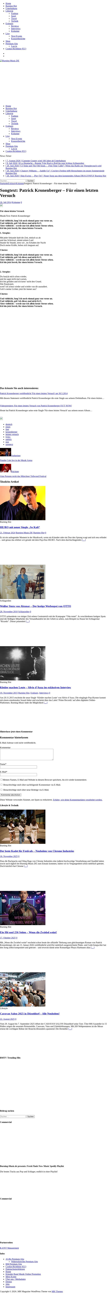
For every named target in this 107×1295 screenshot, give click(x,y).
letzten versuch (12, 434)
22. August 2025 (7, 1019)
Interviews (15, 28)
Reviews (15, 26)
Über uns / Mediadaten (16, 1279)
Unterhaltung (11, 8)
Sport (13, 16)
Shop (8, 41)
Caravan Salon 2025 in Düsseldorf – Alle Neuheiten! (29, 1013)
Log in (14, 46)
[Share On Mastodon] (1, 206)
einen (8, 427)
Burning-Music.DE (24, 532)
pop (7, 442)
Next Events (16, 36)
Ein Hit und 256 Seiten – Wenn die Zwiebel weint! (28, 932)
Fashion (14, 13)
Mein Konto (11, 1276)
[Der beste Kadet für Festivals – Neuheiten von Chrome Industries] (22, 843)
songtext (9, 444)
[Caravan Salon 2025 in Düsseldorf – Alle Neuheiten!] (22, 1006)
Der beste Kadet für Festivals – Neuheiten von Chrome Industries (37, 851)
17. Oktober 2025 (8, 938)
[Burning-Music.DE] (9, 61)
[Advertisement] (53, 83)
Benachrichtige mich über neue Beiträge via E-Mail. (26, 790)
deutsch (9, 424)
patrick (9, 439)
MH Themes (57, 1291)
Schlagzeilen (23, 611)
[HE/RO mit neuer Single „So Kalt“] (22, 519)
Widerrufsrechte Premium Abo (24, 1261)
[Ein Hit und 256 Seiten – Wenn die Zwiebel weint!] (22, 924)
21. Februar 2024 (7, 532)
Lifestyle (9, 11)
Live (8, 33)
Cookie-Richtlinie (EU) (16, 48)
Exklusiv (9, 23)
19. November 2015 (9, 693)
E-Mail (3, 772)
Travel (14, 18)
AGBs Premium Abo (15, 1259)
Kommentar (5, 747)
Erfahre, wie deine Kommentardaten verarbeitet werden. (77, 800)
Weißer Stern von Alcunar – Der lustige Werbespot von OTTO (35, 606)
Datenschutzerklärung (15, 1269)
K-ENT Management (9, 1248)
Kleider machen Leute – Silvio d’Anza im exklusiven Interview (35, 687)
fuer (7, 429)
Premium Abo (12, 43)
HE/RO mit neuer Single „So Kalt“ (20, 527)
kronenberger (11, 432)
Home (8, 3)
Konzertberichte (18, 38)
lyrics (8, 437)
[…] (84, 540)
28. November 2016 (9, 611)
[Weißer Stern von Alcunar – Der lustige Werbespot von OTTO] (22, 598)
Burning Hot (11, 6)
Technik (14, 21)
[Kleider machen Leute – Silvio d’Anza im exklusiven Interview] (22, 679)
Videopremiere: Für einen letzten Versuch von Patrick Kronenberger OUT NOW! (36, 406)
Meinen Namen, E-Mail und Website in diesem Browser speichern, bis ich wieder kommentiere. (45, 780)
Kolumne (15, 31)
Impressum (10, 1287)
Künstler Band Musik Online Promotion (23, 1274)
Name (2, 764)
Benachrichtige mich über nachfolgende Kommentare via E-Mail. (32, 785)
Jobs (7, 1284)
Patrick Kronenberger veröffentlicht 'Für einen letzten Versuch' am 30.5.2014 (34, 393)
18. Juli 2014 (5, 202)
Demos (9, 1281)
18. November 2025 (9, 856)
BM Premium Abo (14, 1264)
